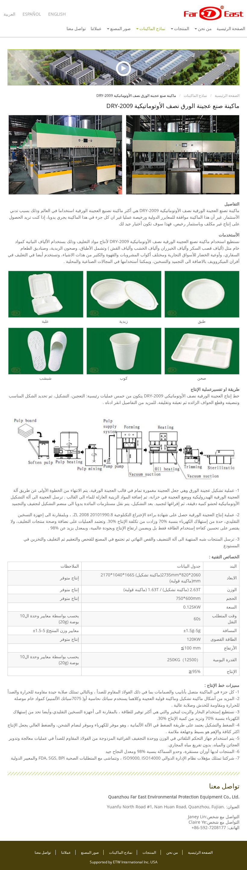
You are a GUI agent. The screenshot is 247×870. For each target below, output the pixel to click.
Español (32, 14)
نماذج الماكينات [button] (152, 28)
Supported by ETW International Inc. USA (124, 862)
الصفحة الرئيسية (231, 28)
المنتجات (149, 852)
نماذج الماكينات (196, 95)
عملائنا (96, 28)
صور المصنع (89, 852)
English (57, 14)
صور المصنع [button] (120, 28)
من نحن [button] (204, 28)
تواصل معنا (76, 28)
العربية (9, 14)
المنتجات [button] (181, 28)
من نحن (171, 852)
